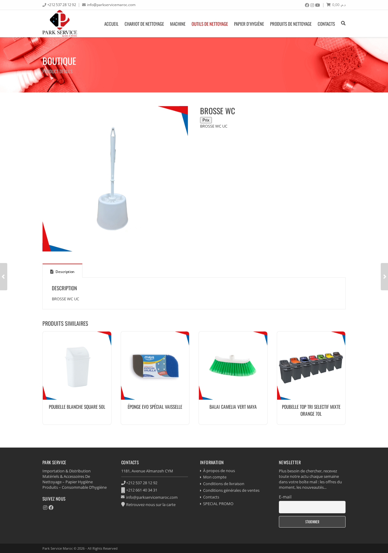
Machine (178, 23)
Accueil (111, 23)
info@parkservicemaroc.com (111, 4)
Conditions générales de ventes (231, 490)
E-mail (285, 497)
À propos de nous (219, 470)
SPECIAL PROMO (218, 503)
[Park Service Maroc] (59, 23)
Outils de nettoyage (210, 23)
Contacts (326, 23)
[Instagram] (312, 5)
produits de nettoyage (291, 23)
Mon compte (214, 477)
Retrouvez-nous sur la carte (151, 504)
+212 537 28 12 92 (61, 4)
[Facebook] (307, 5)
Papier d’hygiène (249, 23)
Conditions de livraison (223, 483)
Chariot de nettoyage (144, 23)
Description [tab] (65, 271)
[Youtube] (317, 5)
